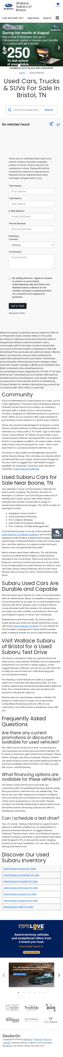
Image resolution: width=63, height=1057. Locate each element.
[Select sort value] (57, 124)
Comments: (15, 251)
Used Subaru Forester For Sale (20, 881)
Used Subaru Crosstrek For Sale (21, 875)
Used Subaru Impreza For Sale (20, 887)
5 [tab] (39, 992)
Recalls (6, 1042)
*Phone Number (17, 223)
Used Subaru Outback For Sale (20, 900)
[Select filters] (51, 124)
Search (49, 110)
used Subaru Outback (27, 469)
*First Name (15, 185)
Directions (33, 18)
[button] (13, 18)
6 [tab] (44, 992)
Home (22, 72)
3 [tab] (29, 992)
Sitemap (38, 1039)
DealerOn (28, 1039)
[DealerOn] (11, 1035)
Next (59, 975)
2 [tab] (23, 992)
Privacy (47, 1039)
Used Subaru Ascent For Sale (19, 868)
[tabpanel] (31, 975)
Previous (4, 975)
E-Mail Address (16, 210)
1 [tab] (18, 992)
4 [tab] (34, 992)
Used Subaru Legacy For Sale (19, 894)
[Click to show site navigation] (57, 18)
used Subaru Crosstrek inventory (20, 534)
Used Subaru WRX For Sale (18, 906)
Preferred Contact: (14, 238)
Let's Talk (17, 306)
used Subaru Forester (26, 626)
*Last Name (15, 198)
